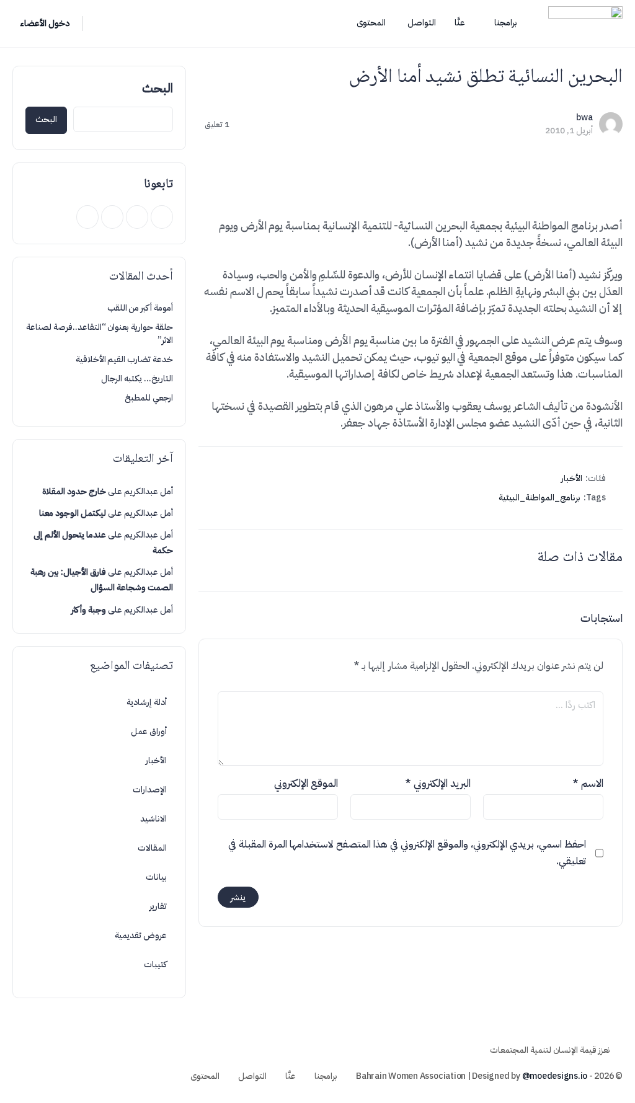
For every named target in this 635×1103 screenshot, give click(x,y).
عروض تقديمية (141, 935)
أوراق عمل (149, 731)
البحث (157, 88)
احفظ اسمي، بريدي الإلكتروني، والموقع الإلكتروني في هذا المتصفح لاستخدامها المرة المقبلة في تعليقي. (407, 853)
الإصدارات (150, 789)
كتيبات (155, 964)
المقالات (152, 847)
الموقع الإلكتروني (306, 783)
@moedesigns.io (555, 1076)
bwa (584, 117)
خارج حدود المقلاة (74, 491)
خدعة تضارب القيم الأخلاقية (124, 359)
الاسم (587, 783)
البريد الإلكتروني (438, 783)
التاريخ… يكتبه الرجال (137, 378)
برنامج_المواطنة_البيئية (539, 497)
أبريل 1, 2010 (569, 130)
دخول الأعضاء (44, 23)
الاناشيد (153, 818)
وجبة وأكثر (88, 609)
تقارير (158, 906)
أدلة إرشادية (147, 702)
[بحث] (99, 23)
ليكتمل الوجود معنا (72, 513)
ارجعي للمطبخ (149, 397)
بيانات (156, 877)
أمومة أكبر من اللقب (140, 307)
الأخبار (571, 478)
